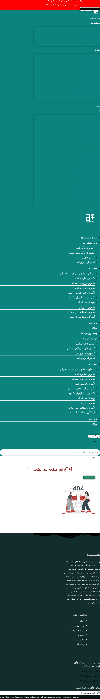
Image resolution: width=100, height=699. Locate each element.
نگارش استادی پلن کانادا (86, 94)
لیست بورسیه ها (89, 238)
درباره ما (93, 323)
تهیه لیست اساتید (90, 85)
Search (96, 441)
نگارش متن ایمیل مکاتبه (87, 80)
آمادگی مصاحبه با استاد (87, 99)
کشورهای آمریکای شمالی (86, 34)
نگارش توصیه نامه (90, 70)
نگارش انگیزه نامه (90, 61)
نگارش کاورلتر (92, 90)
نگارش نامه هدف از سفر (86, 75)
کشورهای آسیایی (90, 29)
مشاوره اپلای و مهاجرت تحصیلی (82, 56)
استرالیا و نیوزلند (91, 43)
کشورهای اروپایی (90, 39)
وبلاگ (94, 328)
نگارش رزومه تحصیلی (88, 66)
